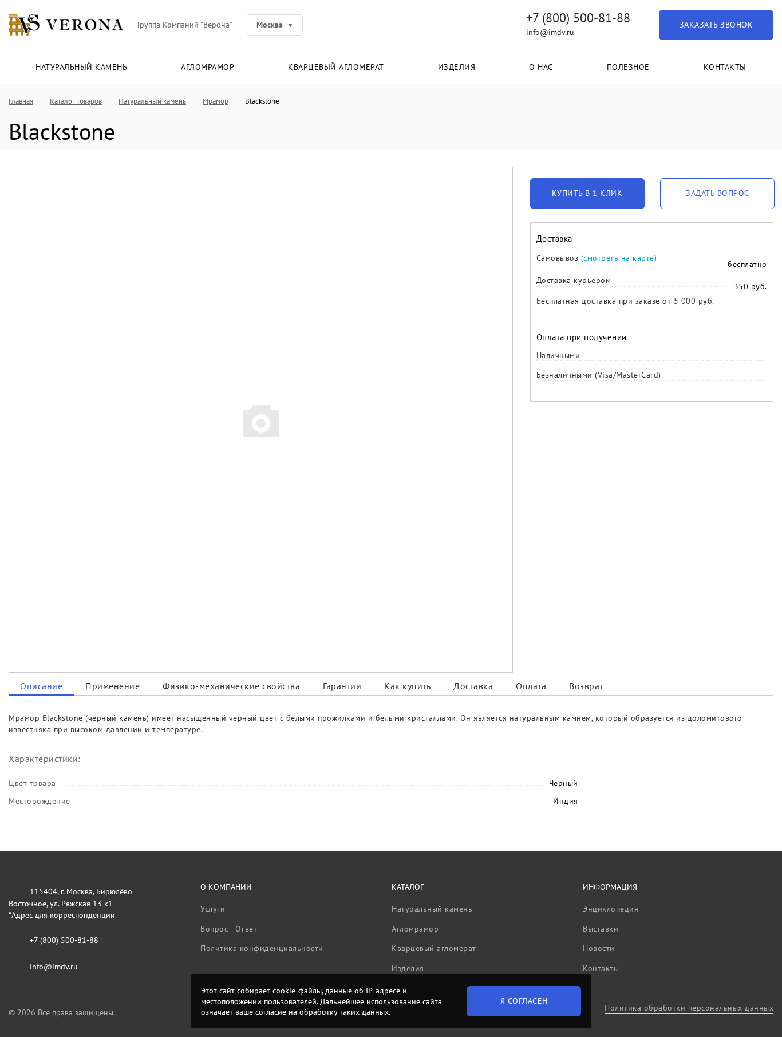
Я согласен (524, 1001)
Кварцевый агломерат (336, 67)
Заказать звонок (716, 24)
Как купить (407, 686)
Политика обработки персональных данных (689, 1008)
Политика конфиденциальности (261, 948)
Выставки (600, 929)
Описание (41, 686)
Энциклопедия (610, 909)
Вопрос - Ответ (228, 929)
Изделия (457, 67)
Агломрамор (207, 67)
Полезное (628, 67)
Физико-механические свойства (231, 686)
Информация (610, 887)
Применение (112, 686)
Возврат (586, 686)
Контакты (725, 67)
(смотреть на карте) (619, 258)
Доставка (473, 686)
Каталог (408, 887)
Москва (269, 24)
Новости (599, 948)
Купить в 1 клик (587, 193)
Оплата (531, 686)
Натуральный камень (81, 67)
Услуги (212, 909)
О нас (541, 67)
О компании (226, 887)
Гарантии (342, 686)
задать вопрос (717, 193)
